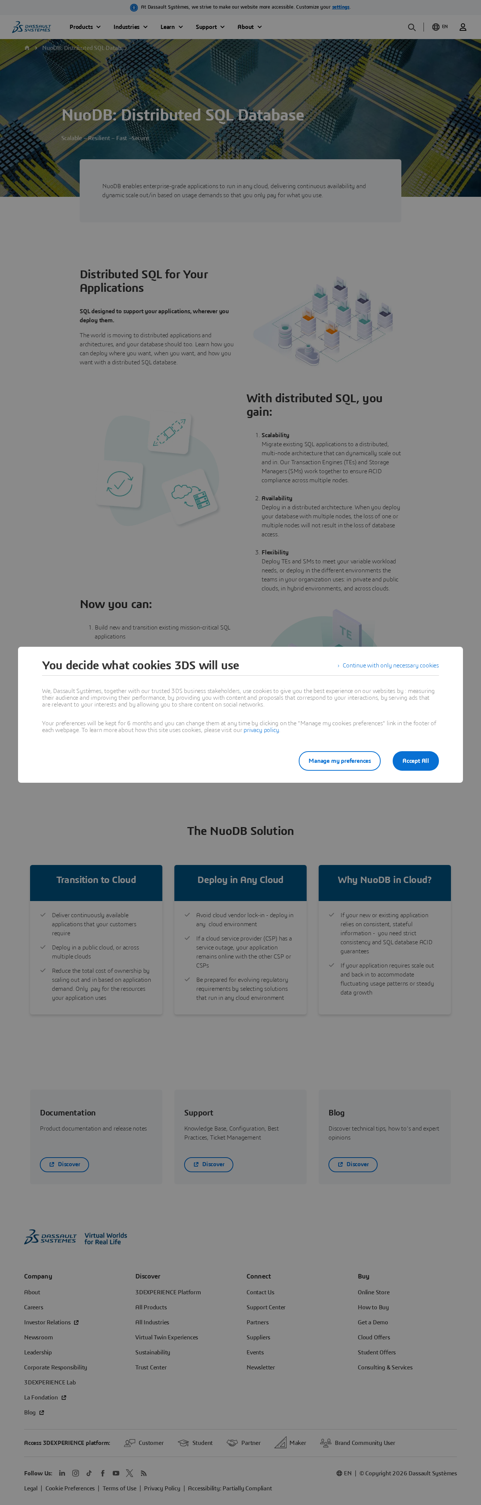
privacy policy (261, 730)
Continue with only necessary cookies (391, 666)
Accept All (415, 761)
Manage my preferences (340, 761)
